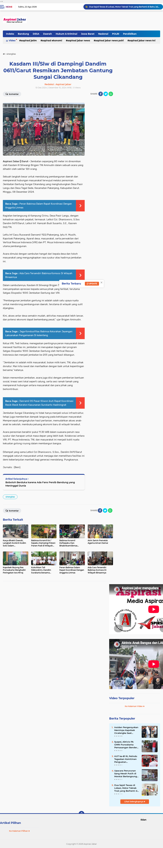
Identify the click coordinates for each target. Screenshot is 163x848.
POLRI (115, 33)
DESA (36, 33)
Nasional (103, 33)
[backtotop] (81, 814)
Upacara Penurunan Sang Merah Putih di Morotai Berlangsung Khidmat (125, 773)
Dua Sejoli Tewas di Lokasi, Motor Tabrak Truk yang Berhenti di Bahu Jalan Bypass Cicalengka (124, 7)
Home (9, 6)
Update (92, 283)
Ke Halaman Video (134, 706)
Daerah (47, 33)
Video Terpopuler (122, 698)
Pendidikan (130, 33)
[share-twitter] (105, 94)
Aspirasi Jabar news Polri (109, 40)
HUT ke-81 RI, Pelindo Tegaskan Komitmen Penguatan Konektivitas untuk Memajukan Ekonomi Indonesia (125, 759)
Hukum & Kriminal (66, 33)
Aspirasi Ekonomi (52, 40)
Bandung (23, 33)
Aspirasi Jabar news (78, 40)
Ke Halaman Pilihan (18, 831)
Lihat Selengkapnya (134, 801)
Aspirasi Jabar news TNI (142, 40)
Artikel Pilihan (10, 823)
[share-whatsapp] (111, 94)
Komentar (13, 511)
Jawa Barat (87, 33)
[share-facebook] (100, 94)
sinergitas (10, 497)
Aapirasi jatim (29, 40)
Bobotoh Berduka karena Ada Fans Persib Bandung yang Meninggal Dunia (40, 484)
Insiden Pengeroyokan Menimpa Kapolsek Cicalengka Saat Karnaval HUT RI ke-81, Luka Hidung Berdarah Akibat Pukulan (126, 730)
